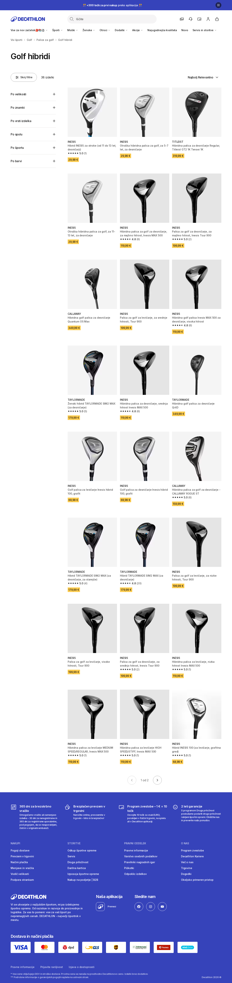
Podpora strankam (22, 879)
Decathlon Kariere (192, 856)
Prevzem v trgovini (22, 856)
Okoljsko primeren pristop (197, 879)
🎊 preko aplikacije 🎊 (112, 5)
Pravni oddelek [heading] (135, 843)
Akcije (136, 30)
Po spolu (16, 134)
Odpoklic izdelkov (135, 873)
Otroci (104, 30)
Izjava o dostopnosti (81, 967)
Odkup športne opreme (81, 850)
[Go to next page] (157, 780)
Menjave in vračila (22, 868)
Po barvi (16, 161)
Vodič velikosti (20, 873)
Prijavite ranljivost (51, 967)
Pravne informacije (136, 850)
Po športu (17, 148)
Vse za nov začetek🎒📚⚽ (28, 30)
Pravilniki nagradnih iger (139, 862)
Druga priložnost (77, 862)
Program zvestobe (192, 850)
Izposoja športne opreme (83, 873)
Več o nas (187, 862)
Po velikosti (18, 94)
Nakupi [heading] (15, 843)
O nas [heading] (185, 843)
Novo (184, 30)
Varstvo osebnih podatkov (140, 856)
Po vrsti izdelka (21, 121)
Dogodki (186, 873)
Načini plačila (19, 862)
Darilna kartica (76, 868)
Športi (56, 30)
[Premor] (218, 5)
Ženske (88, 30)
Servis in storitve (203, 30)
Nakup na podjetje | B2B (82, 879)
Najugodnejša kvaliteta (162, 30)
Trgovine (186, 868)
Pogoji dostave (20, 850)
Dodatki (120, 30)
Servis (71, 856)
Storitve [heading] (74, 843)
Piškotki (129, 868)
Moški (71, 30)
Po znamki (18, 107)
